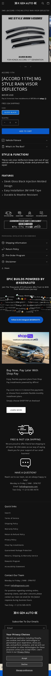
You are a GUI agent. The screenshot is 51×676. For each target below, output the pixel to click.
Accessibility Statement (15, 566)
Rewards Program (12, 561)
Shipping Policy (11, 523)
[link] (25, 430)
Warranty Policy (11, 529)
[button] (3, 3)
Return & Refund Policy (15, 534)
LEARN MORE (16, 410)
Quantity (5, 118)
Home (2, 10)
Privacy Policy (23, 652)
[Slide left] (20, 66)
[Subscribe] (43, 628)
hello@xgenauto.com (28, 486)
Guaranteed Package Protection (18, 550)
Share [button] (7, 268)
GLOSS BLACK (10, 112)
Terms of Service (12, 518)
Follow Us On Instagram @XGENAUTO (25, 320)
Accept (24, 658)
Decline (24, 664)
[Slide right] (30, 66)
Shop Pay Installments (14, 545)
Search (8, 513)
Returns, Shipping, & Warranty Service (21, 556)
